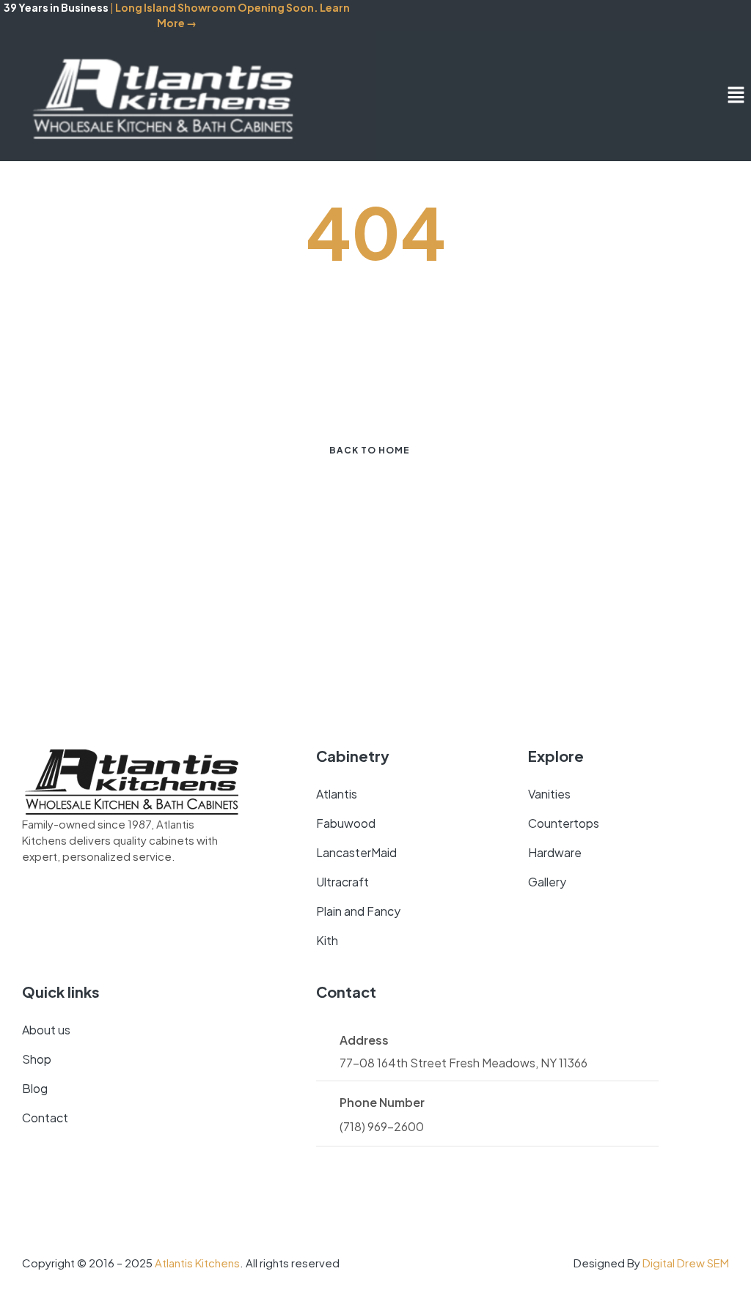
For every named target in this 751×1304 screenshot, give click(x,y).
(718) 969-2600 (382, 1126)
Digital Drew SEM (685, 1263)
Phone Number (382, 1102)
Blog (35, 1088)
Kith (327, 940)
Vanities (549, 793)
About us (46, 1029)
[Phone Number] (322, 1102)
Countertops (563, 823)
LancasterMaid (356, 852)
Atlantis (336, 793)
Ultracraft (342, 881)
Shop (36, 1059)
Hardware (555, 852)
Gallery (547, 881)
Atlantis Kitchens (197, 1263)
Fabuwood (346, 823)
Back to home (369, 450)
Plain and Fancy (358, 911)
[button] (736, 96)
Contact (45, 1117)
